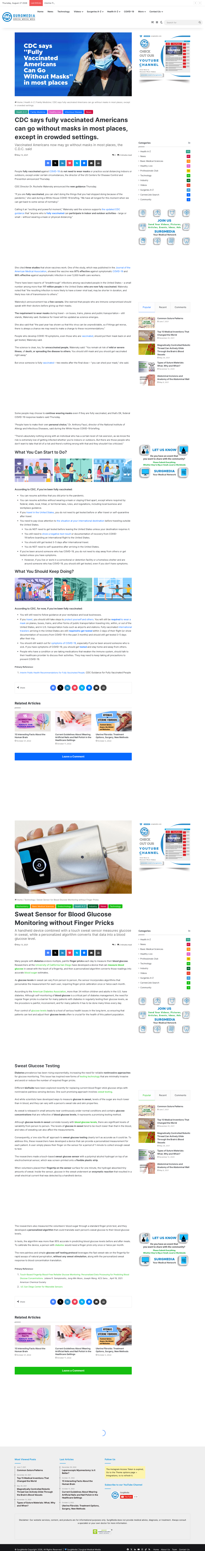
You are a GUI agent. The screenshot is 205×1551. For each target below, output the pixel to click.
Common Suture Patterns (170, 318)
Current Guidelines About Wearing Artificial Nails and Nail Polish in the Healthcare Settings (73, 737)
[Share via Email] (91, 163)
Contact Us (155, 11)
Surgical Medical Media (90, 1549)
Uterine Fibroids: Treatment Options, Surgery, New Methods (72, 3)
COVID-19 (129, 11)
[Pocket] (70, 163)
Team (174, 1549)
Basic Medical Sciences (151, 161)
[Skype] (77, 163)
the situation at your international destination (81, 520)
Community (145, 199)
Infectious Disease (73, 112)
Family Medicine (43, 102)
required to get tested (80, 630)
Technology (63, 11)
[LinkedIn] (62, 163)
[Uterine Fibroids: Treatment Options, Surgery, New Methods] (114, 721)
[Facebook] (48, 163)
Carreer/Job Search (149, 194)
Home (40, 11)
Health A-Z (112, 11)
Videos (77, 11)
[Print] (98, 163)
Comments (180, 307)
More (141, 11)
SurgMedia (72, 1549)
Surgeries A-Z (94, 11)
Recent (163, 307)
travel (29, 619)
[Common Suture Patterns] (147, 322)
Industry (144, 180)
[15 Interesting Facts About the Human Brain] (33, 721)
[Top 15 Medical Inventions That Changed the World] (147, 335)
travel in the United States (40, 512)
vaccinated (87, 336)
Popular (147, 307)
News (50, 11)
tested (83, 646)
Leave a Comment (73, 756)
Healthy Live (55, 112)
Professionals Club (149, 170)
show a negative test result (56, 533)
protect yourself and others (79, 619)
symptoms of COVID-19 (63, 643)
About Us (165, 1549)
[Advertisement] (73, 244)
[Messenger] (84, 163)
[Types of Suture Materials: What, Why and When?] (147, 366)
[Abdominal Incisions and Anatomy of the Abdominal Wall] (147, 380)
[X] (55, 163)
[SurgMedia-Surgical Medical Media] (18, 17)
